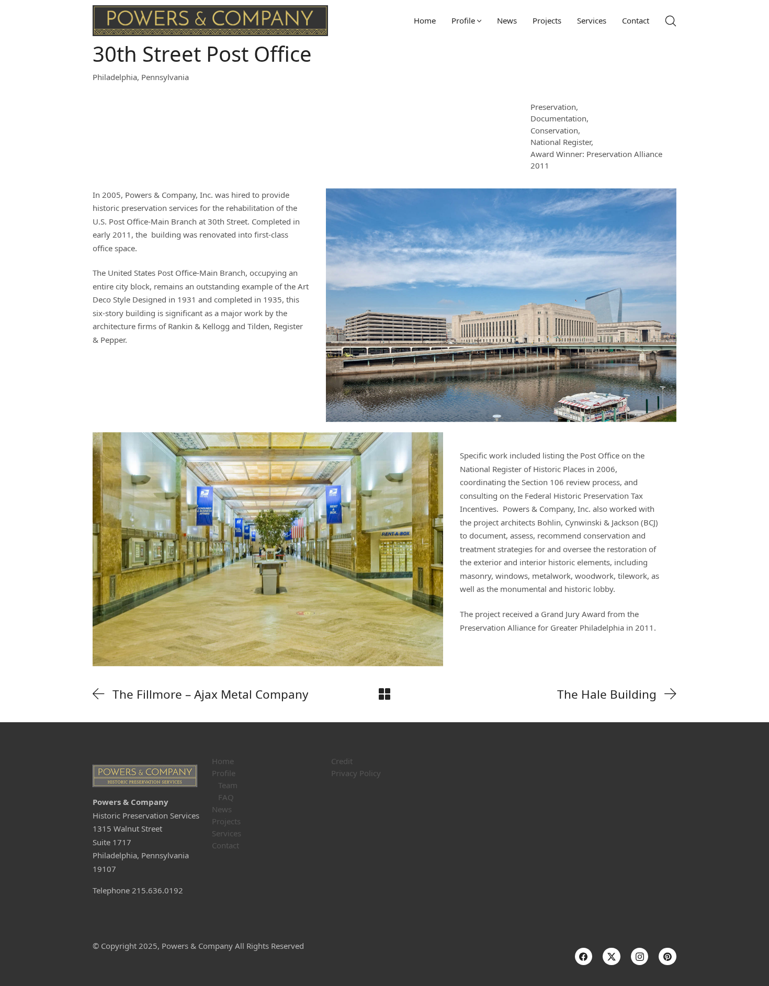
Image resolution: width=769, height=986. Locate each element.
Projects (226, 821)
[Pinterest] (667, 957)
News (222, 809)
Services (226, 833)
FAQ (226, 797)
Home (223, 761)
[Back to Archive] (384, 694)
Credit (342, 761)
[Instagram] (640, 957)
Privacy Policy (356, 773)
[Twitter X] (611, 957)
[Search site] (670, 21)
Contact (225, 845)
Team (228, 785)
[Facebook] (584, 957)
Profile (223, 773)
